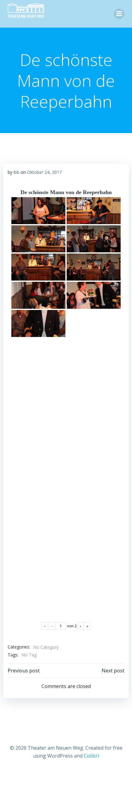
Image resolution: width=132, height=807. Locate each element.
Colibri (91, 755)
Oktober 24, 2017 (44, 172)
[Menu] (119, 14)
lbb (16, 172)
